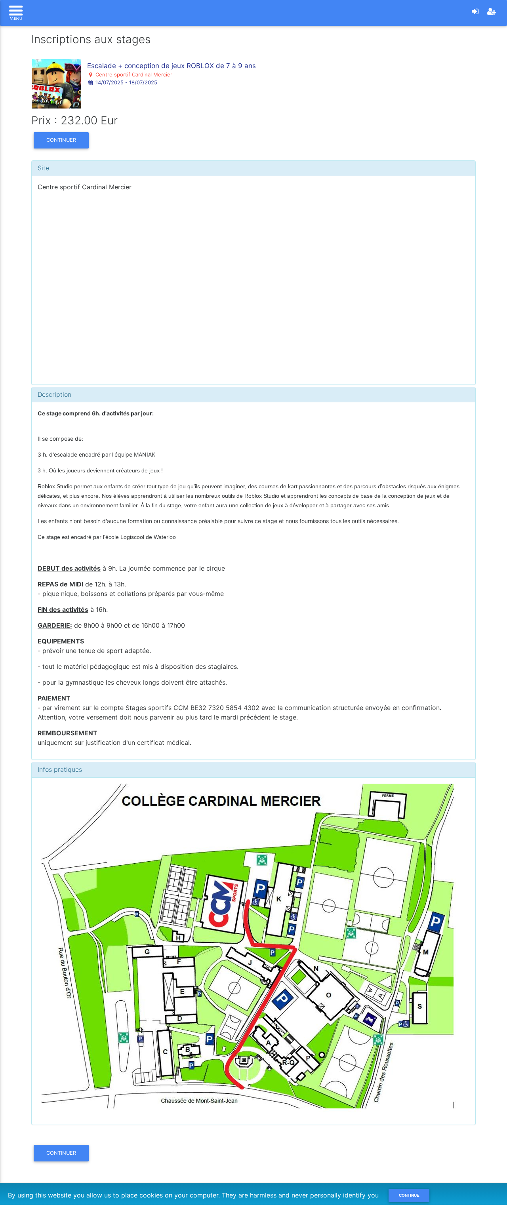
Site (43, 168)
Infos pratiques (60, 769)
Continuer (61, 140)
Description (54, 394)
